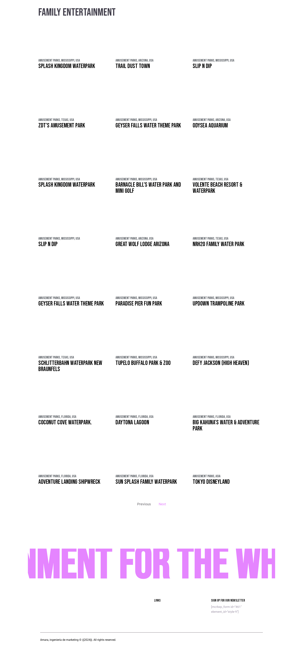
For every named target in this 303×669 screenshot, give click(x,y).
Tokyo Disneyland (211, 482)
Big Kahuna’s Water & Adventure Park (226, 425)
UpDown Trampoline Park (218, 304)
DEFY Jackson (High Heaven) (221, 363)
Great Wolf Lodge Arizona (142, 244)
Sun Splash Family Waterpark (146, 482)
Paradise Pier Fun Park (139, 304)
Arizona (143, 60)
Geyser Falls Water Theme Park (148, 126)
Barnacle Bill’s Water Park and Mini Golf (148, 188)
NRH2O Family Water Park (218, 244)
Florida (66, 417)
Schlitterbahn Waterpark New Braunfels (70, 366)
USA (78, 60)
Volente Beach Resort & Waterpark (217, 188)
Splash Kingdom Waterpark (66, 66)
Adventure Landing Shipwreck (69, 482)
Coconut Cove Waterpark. (65, 422)
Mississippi (67, 60)
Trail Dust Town (133, 66)
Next (162, 504)
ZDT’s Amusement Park (61, 126)
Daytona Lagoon (132, 422)
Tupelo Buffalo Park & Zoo (143, 363)
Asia (218, 476)
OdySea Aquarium (210, 126)
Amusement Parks (49, 60)
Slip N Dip (202, 66)
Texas (64, 120)
